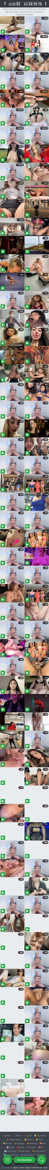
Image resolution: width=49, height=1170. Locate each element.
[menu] (7, 1160)
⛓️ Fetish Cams (27, 1155)
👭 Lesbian (31, 1147)
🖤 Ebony (17, 1135)
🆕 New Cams (10, 1151)
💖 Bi (40, 1147)
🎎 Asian (7, 1135)
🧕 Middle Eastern (14, 1139)
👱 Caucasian (39, 1135)
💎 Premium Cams (11, 1155)
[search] (41, 1160)
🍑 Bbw (42, 1143)
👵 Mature (28, 1139)
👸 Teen (39, 1139)
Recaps (28, 1168)
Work (22, 1168)
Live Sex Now (24, 1159)
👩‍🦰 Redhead (32, 1143)
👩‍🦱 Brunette (19, 1143)
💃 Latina (28, 1135)
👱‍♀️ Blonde (7, 1143)
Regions (16, 1168)
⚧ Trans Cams (38, 1151)
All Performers (37, 1168)
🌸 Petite (10, 1147)
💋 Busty (20, 1147)
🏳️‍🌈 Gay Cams (24, 1151)
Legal (46, 1168)
